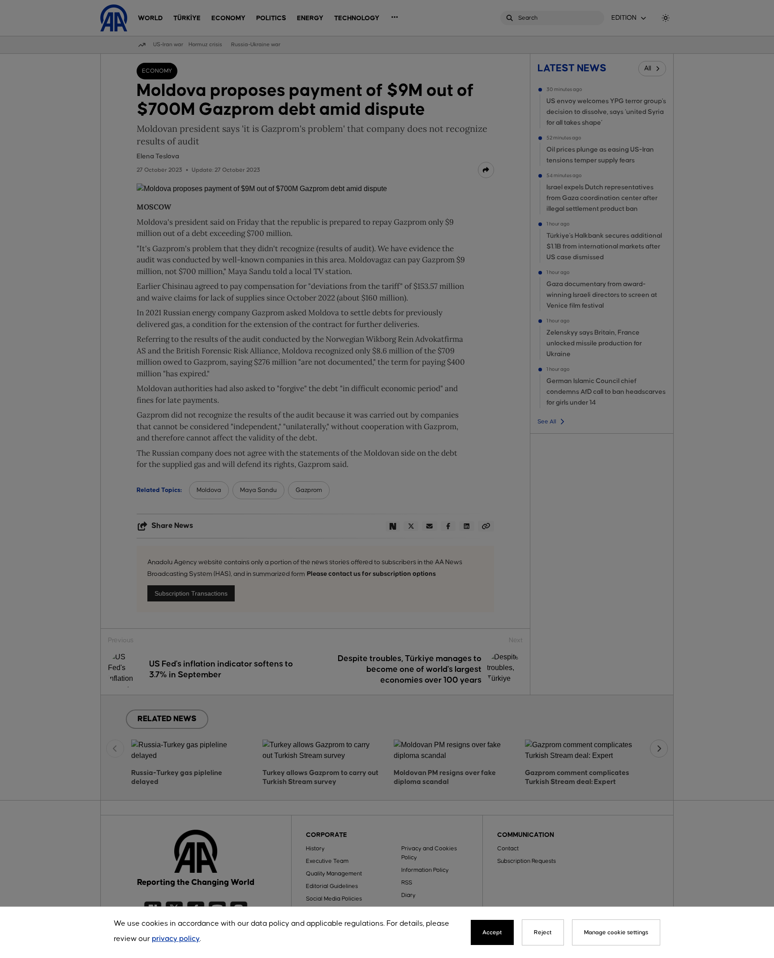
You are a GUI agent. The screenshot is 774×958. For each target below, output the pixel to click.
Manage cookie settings (616, 932)
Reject (543, 932)
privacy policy (176, 939)
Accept (492, 932)
